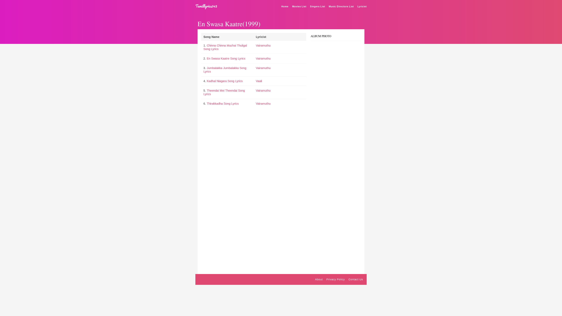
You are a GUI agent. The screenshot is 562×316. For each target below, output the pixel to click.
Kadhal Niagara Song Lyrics (225, 81)
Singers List (317, 6)
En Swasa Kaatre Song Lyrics (226, 58)
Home (284, 6)
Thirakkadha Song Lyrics (223, 103)
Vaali (259, 81)
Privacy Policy (335, 279)
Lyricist (362, 6)
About (319, 279)
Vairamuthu (263, 45)
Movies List (299, 6)
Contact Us (355, 279)
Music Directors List (341, 6)
